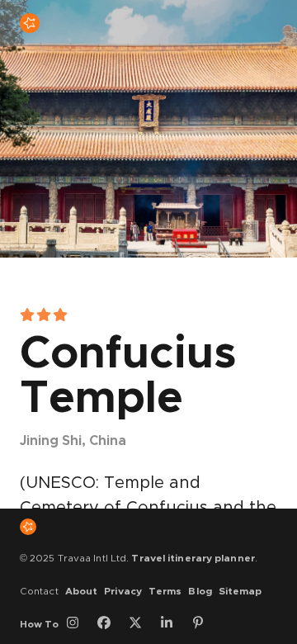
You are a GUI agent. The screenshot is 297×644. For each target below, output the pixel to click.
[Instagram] (78, 624)
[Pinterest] (203, 624)
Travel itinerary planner (192, 558)
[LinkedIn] (172, 624)
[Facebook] (109, 624)
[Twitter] (141, 624)
